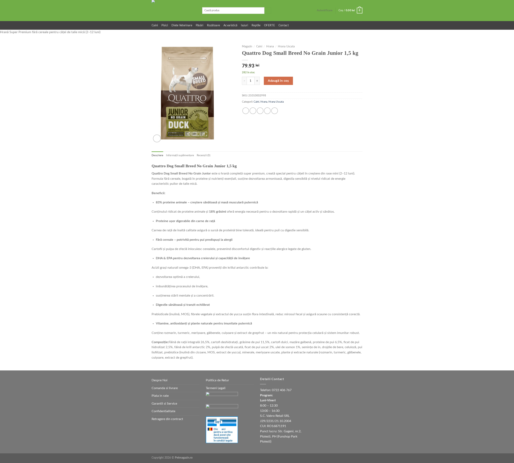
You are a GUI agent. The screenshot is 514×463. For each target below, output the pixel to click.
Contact (283, 25)
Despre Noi (159, 380)
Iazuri (244, 25)
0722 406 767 (282, 390)
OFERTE (269, 25)
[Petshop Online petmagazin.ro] (174, 10)
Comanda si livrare (165, 388)
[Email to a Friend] (260, 110)
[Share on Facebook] (245, 110)
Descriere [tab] (157, 155)
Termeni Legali (215, 388)
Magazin (247, 46)
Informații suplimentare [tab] (180, 155)
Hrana (270, 46)
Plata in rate (160, 395)
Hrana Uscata (286, 46)
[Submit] (267, 10)
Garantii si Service (164, 403)
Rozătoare (213, 25)
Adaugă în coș (278, 80)
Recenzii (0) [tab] (203, 155)
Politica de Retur (217, 380)
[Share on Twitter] (253, 110)
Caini (155, 25)
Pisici (164, 25)
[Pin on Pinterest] (267, 110)
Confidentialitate (163, 411)
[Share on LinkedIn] (274, 110)
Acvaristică (230, 25)
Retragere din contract (167, 419)
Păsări (199, 25)
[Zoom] (157, 138)
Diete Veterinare (181, 25)
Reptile (256, 25)
